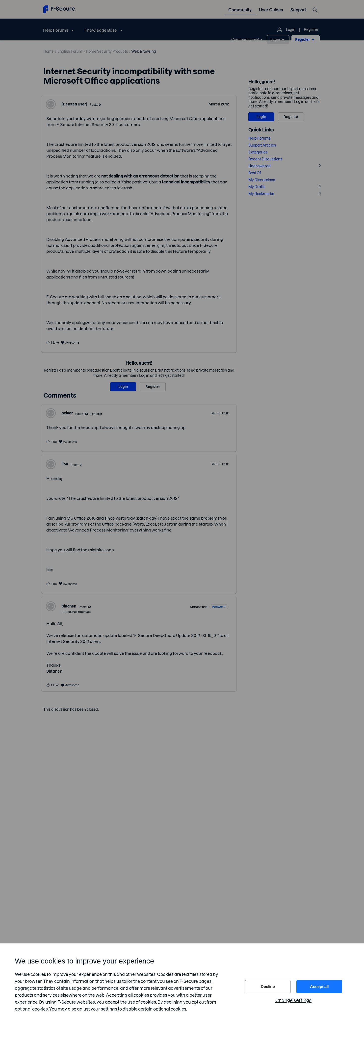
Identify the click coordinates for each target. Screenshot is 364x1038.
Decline (268, 987)
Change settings (293, 1000)
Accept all (319, 987)
